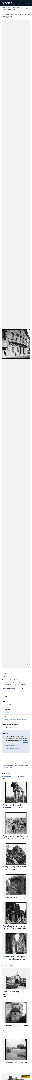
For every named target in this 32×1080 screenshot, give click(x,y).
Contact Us (6, 757)
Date (4, 701)
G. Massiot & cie (9, 697)
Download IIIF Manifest (13, 748)
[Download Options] (26, 688)
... (21, 7)
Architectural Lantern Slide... (12, 7)
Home (3, 7)
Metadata (5, 733)
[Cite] (22, 688)
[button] (16, 344)
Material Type (6, 709)
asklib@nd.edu (8, 767)
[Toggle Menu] (27, 8)
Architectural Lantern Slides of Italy (14, 778)
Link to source (6, 717)
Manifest (7, 712)
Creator (5, 694)
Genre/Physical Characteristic (11, 724)
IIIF (6, 736)
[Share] (19, 688)
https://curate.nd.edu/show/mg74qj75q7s (16, 719)
